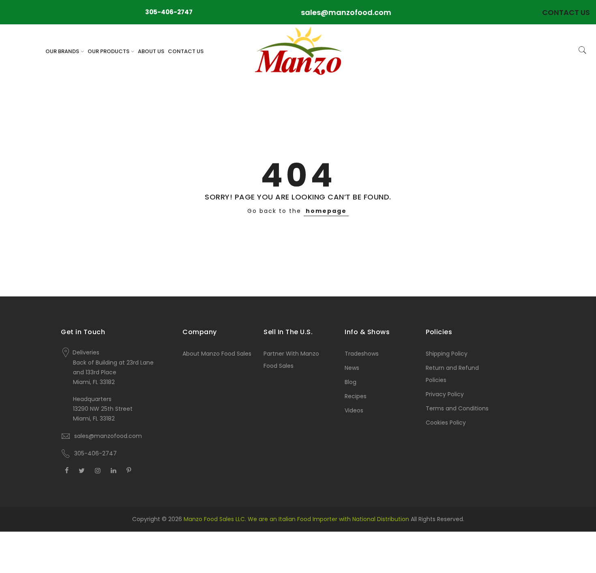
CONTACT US (186, 51)
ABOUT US (151, 51)
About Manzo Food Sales (216, 354)
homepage (326, 211)
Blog (350, 382)
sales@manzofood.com (346, 12)
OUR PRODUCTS (108, 51)
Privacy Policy (445, 394)
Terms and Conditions (457, 408)
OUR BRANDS (62, 51)
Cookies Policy (446, 422)
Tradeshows (362, 354)
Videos (354, 410)
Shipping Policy (446, 354)
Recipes (356, 396)
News (352, 368)
